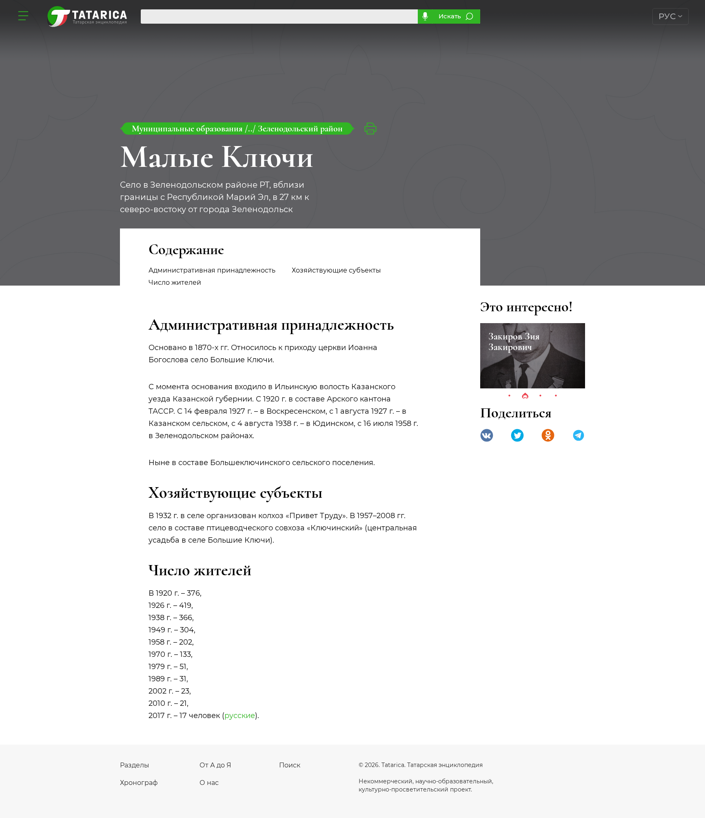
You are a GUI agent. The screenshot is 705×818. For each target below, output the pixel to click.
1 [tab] (509, 396)
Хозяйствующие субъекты (336, 270)
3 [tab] (540, 396)
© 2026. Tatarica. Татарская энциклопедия (421, 765)
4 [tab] (556, 396)
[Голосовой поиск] (425, 16)
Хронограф (139, 783)
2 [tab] (525, 396)
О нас (209, 783)
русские (239, 715)
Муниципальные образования (188, 128)
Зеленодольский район (300, 128)
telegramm (578, 435)
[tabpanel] (532, 355)
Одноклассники (547, 435)
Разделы (134, 765)
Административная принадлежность (212, 270)
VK (486, 435)
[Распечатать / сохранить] (370, 128)
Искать (450, 16)
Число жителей (175, 282)
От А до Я (215, 765)
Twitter (517, 435)
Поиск (289, 765)
